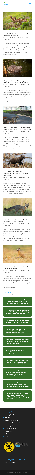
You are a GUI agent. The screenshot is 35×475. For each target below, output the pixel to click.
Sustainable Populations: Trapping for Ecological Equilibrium (16, 35)
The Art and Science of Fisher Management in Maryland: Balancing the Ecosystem (17, 173)
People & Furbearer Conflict (13, 423)
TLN (6, 434)
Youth (6, 436)
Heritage (7, 417)
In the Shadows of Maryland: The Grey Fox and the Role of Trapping (16, 221)
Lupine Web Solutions (10, 462)
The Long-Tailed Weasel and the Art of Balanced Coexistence (17, 268)
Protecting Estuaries (10, 426)
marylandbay (9, 37)
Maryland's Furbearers (11, 420)
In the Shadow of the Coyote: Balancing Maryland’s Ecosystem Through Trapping (18, 128)
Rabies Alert (8, 431)
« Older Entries (8, 293)
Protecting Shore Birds (11, 428)
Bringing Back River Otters (12, 415)
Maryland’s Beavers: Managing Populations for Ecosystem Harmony (16, 81)
